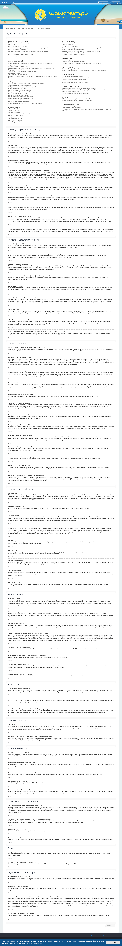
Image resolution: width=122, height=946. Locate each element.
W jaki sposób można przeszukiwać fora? (73, 76)
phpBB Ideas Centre (90, 888)
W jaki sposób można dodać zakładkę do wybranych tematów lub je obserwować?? (83, 90)
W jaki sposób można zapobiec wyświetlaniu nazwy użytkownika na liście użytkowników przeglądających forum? (30, 64)
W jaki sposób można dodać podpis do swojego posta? (22, 87)
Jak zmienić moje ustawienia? (15, 61)
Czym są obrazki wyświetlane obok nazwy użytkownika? (22, 71)
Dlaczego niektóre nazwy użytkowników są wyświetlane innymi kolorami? (81, 51)
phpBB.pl (105, 289)
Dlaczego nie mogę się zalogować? (17, 49)
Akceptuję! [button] (113, 942)
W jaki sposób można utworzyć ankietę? (18, 88)
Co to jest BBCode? (13, 109)
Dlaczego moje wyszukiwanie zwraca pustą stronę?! (75, 79)
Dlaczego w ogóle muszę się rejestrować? (18, 43)
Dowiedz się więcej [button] (38, 943)
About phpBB (55, 879)
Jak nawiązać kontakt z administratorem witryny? (75, 111)
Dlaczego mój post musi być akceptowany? (19, 101)
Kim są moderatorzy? (67, 44)
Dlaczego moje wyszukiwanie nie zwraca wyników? (75, 77)
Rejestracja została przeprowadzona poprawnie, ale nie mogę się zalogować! (28, 48)
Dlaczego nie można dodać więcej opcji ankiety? (20, 90)
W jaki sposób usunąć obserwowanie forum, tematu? (76, 93)
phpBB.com (19, 291)
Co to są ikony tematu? (14, 122)
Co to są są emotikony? (14, 112)
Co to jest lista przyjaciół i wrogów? (71, 69)
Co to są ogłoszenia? (13, 117)
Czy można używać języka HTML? (16, 110)
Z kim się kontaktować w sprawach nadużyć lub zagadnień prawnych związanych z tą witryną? (86, 109)
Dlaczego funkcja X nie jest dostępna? (72, 107)
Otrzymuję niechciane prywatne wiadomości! (73, 61)
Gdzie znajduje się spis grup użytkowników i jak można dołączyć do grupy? (81, 48)
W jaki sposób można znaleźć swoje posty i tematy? (75, 82)
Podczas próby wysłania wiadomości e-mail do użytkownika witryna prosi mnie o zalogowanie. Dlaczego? (32, 77)
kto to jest (35, 900)
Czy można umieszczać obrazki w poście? (19, 113)
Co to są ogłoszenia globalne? (15, 115)
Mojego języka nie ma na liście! (16, 70)
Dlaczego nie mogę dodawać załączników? (19, 95)
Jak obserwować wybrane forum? (71, 91)
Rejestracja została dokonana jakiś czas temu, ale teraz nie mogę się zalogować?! (29, 51)
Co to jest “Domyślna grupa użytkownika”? (73, 52)
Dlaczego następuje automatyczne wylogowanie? (21, 54)
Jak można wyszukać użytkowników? (72, 81)
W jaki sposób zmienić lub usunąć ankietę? (19, 92)
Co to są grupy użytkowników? (70, 46)
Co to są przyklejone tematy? (15, 118)
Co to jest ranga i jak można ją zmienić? (18, 74)
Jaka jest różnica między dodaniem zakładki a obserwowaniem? (79, 88)
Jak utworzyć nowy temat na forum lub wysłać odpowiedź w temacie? (26, 83)
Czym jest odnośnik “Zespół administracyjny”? (74, 54)
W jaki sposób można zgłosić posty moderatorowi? (21, 98)
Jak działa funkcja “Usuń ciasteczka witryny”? (19, 56)
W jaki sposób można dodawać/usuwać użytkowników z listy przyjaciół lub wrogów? (84, 70)
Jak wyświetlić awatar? (14, 73)
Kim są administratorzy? (68, 43)
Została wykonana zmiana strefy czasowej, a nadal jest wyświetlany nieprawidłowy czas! (31, 68)
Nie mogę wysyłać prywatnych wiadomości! (73, 60)
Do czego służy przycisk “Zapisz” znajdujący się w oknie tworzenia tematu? (27, 100)
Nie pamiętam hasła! (13, 52)
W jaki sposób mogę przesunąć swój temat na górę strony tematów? (25, 103)
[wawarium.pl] (61, 14)
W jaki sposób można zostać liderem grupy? (73, 49)
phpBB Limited (54, 878)
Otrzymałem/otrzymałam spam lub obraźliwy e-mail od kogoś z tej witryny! (82, 63)
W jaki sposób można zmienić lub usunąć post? (20, 85)
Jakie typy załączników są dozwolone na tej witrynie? (76, 99)
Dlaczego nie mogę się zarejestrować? (18, 46)
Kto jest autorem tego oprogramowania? (72, 106)
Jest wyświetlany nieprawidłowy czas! (18, 66)
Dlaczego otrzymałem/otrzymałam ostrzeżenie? (20, 96)
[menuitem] (12, 2)
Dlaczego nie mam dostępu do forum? (18, 93)
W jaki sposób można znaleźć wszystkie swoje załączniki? (77, 100)
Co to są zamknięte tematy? (15, 120)
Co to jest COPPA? (12, 44)
